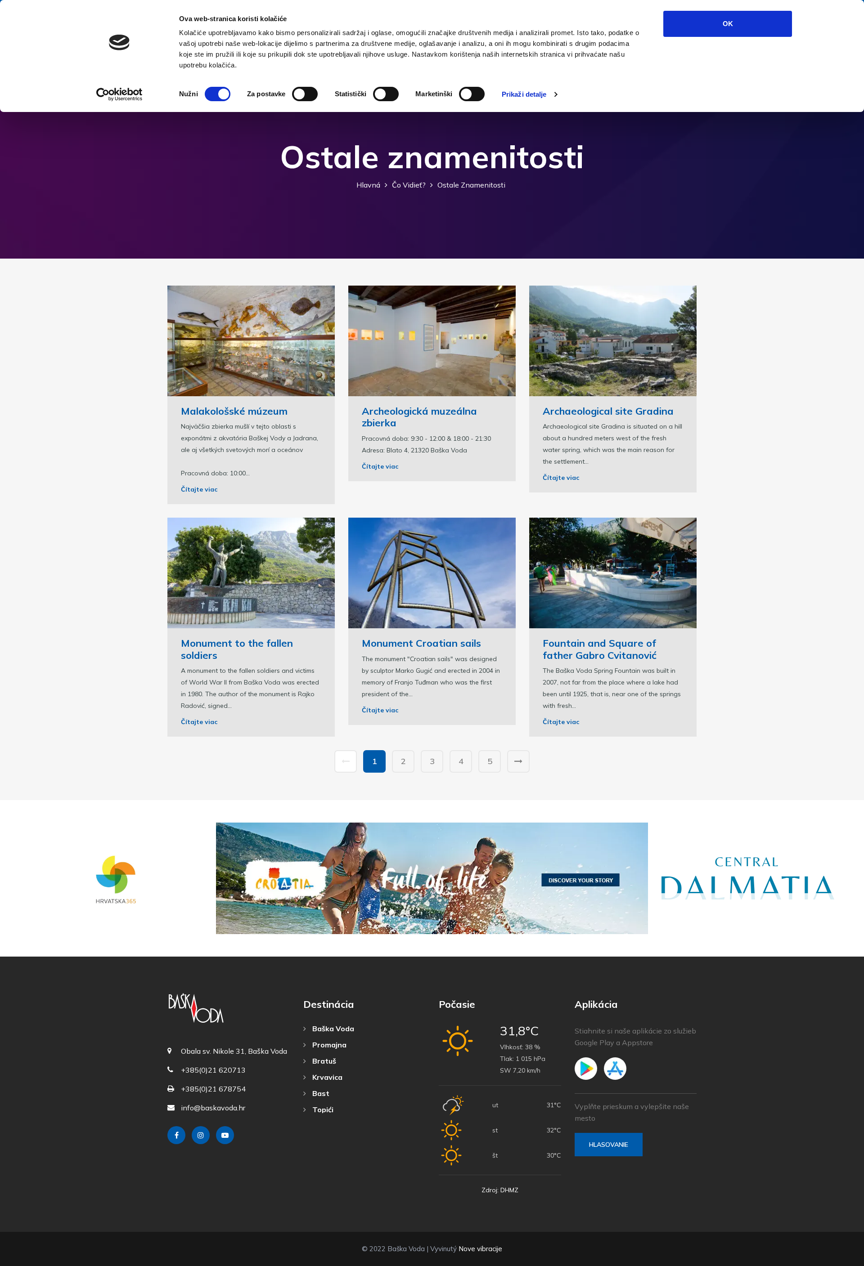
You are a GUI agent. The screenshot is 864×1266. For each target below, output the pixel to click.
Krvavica (326, 1077)
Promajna (328, 1044)
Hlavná (368, 184)
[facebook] (176, 1135)
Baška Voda (332, 1028)
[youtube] (225, 1135)
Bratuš (323, 1061)
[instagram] (201, 1135)
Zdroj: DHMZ (500, 1190)
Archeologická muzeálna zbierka (419, 417)
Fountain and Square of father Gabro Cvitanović (600, 649)
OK (728, 23)
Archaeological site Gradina (608, 411)
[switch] (305, 94)
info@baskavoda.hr (213, 1107)
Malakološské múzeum (234, 411)
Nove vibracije (480, 1248)
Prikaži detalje (524, 94)
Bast (319, 1093)
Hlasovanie (608, 1145)
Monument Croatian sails (421, 643)
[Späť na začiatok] (837, 1257)
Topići (321, 1109)
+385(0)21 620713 (213, 1069)
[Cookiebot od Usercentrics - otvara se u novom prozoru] (119, 94)
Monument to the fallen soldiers (237, 649)
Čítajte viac (199, 489)
